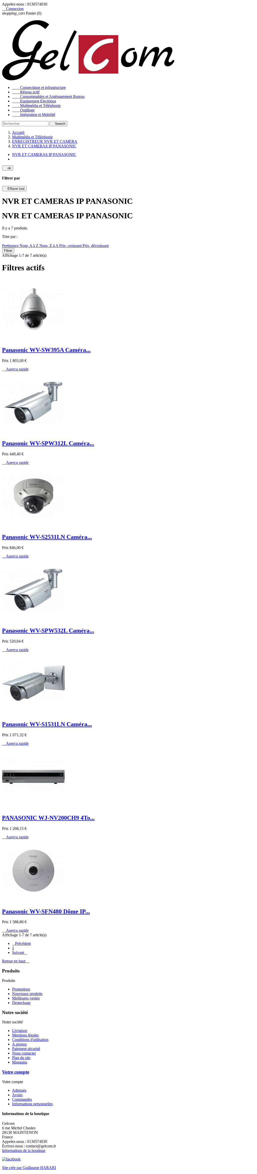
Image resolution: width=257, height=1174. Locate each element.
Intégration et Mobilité (33, 114)
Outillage (23, 110)
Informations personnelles (32, 1104)
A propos (19, 1044)
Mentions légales (25, 1035)
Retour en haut (15, 961)
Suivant (19, 952)
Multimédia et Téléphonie (36, 105)
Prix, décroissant (96, 245)
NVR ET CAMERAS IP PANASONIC (44, 154)
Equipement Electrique (34, 101)
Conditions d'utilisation (30, 1039)
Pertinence (11, 245)
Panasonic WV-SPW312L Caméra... (48, 443)
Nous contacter (24, 1053)
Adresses (19, 1090)
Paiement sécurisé (26, 1048)
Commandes (22, 1099)
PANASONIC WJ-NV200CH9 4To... (48, 818)
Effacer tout (14, 189)
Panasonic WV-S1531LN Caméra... (47, 724)
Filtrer (8, 251)
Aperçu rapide (15, 369)
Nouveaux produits (27, 994)
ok (7, 168)
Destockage (21, 1003)
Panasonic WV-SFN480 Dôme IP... (46, 911)
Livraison (19, 1030)
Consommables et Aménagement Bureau (48, 96)
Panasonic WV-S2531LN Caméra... (47, 537)
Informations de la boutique (23, 1150)
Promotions (21, 989)
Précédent (21, 943)
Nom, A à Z (29, 245)
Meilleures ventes (26, 998)
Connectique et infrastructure (39, 87)
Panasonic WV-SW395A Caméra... (46, 350)
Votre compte (15, 1072)
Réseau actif (25, 92)
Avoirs (17, 1095)
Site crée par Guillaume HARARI (29, 1167)
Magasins (19, 1062)
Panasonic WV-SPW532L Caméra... (48, 630)
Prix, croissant (71, 245)
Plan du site (21, 1058)
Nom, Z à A (49, 245)
